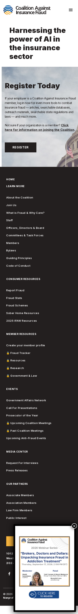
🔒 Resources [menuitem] (16, 360)
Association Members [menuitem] (21, 502)
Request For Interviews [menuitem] (22, 463)
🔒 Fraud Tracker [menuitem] (18, 353)
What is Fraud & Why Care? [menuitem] (25, 212)
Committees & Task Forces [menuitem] (25, 235)
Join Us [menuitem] (11, 205)
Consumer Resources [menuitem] (23, 279)
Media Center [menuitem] (17, 451)
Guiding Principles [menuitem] (19, 258)
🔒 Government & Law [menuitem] (21, 375)
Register (20, 147)
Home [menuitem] (10, 179)
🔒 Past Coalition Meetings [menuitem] (25, 430)
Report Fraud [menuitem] (15, 290)
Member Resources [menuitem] (21, 334)
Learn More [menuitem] (15, 186)
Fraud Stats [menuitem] (14, 298)
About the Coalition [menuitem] (19, 197)
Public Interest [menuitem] (16, 518)
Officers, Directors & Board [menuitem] (25, 227)
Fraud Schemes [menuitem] (17, 305)
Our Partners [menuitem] (17, 484)
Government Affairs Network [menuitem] (26, 400)
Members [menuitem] (12, 243)
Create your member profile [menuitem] (25, 345)
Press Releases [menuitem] (17, 470)
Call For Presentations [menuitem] (21, 408)
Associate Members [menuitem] (20, 495)
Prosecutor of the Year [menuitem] (22, 415)
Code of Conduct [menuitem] (18, 265)
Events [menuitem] (12, 389)
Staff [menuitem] (9, 220)
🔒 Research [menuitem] (15, 368)
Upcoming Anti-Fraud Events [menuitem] (26, 438)
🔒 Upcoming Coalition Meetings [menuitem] (29, 423)
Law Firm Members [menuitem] (19, 510)
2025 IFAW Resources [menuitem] (21, 320)
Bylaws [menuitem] (11, 250)
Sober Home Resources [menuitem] (22, 313)
